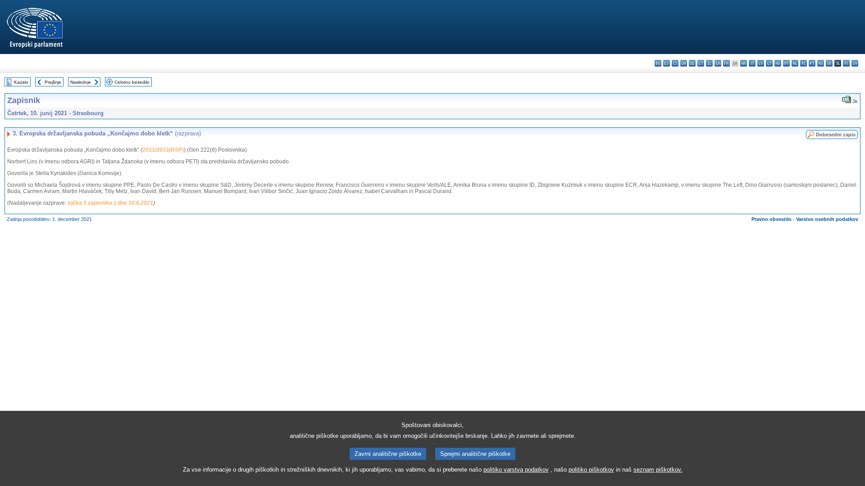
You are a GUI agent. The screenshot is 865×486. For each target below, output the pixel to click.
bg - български (658, 63)
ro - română (820, 63)
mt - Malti (786, 63)
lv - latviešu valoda (760, 63)
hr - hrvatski (743, 63)
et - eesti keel (700, 63)
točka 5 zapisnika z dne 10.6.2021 (110, 203)
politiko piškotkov (591, 469)
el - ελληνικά (709, 63)
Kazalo (21, 82)
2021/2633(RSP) (163, 150)
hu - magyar (777, 63)
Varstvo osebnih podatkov (827, 219)
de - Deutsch (692, 63)
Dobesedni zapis (836, 134)
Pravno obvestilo (771, 219)
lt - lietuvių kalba (769, 63)
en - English (718, 63)
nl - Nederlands (795, 63)
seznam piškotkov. (658, 469)
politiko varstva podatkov (516, 469)
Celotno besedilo (132, 82)
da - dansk (683, 63)
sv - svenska (854, 63)
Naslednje (80, 82)
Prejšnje (53, 82)
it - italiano (752, 63)
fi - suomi (846, 63)
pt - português (812, 63)
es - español (666, 63)
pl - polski (803, 63)
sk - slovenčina (829, 63)
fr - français (726, 63)
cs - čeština (675, 63)
